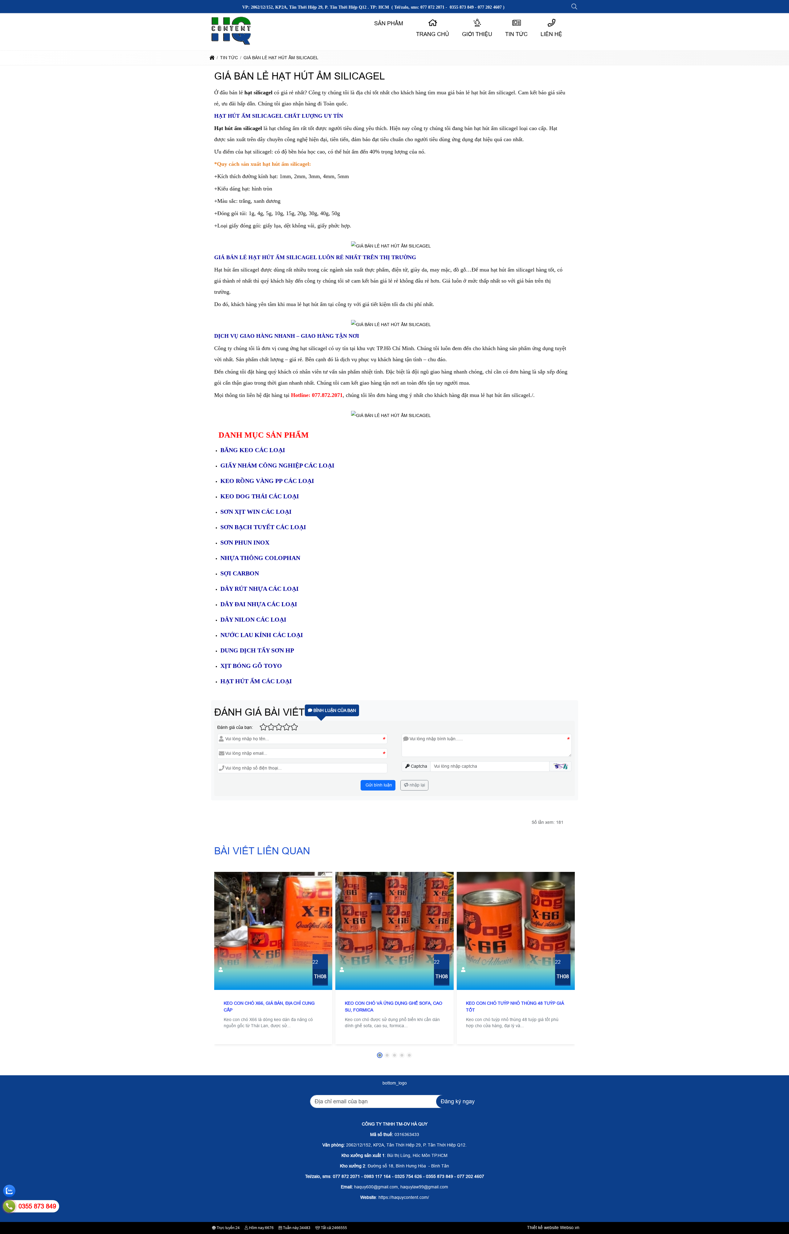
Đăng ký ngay (458, 1101)
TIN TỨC (516, 34)
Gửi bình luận (378, 784)
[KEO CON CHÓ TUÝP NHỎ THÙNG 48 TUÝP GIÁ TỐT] (516, 931)
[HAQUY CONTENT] (231, 44)
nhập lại (416, 784)
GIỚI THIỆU (477, 34)
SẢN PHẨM (388, 23)
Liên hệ (551, 34)
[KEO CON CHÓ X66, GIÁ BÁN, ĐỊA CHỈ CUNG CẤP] (273, 931)
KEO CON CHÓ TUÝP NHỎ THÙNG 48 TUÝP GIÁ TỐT (515, 1006)
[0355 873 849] (9, 1206)
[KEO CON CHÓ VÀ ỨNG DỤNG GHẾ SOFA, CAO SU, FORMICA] (394, 931)
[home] (212, 57)
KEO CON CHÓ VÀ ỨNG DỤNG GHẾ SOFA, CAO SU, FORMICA (393, 1006)
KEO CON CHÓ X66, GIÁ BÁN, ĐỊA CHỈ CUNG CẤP (269, 1006)
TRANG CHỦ (432, 34)
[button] (574, 7)
